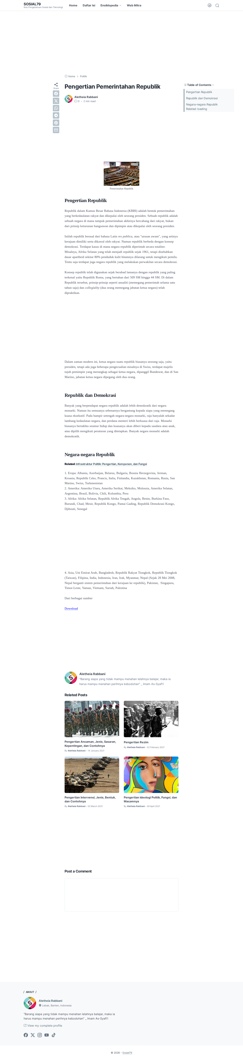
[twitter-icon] (33, 1035)
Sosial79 (32, 4)
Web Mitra (134, 5)
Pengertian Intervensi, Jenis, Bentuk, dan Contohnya (90, 799)
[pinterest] (56, 122)
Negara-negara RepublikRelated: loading (202, 107)
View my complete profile (44, 1025)
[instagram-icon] (40, 1035)
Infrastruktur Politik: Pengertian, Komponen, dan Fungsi (111, 464)
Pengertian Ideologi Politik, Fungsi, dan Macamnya (150, 799)
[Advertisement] (121, 42)
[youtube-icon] (46, 1035)
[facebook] (56, 93)
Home (73, 5)
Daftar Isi (89, 5)
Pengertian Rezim (136, 742)
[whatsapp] (56, 108)
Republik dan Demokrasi (202, 98)
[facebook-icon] (26, 1035)
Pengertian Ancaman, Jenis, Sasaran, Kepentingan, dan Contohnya (90, 743)
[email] (56, 130)
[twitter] (56, 101)
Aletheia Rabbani (50, 1000)
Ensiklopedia (109, 5)
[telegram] (56, 115)
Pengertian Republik (199, 92)
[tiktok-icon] (53, 1035)
